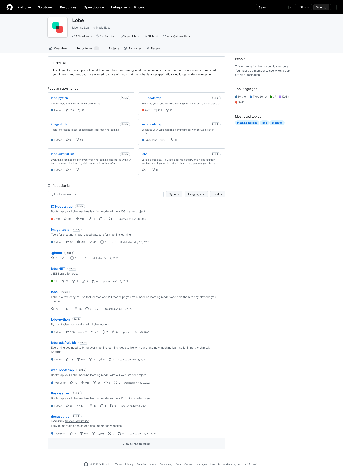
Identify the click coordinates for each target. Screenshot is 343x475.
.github (56, 253)
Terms (118, 464)
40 (81, 139)
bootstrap (277, 122)
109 (159, 110)
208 (71, 110)
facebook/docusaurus (77, 420)
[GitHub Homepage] (86, 464)
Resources (68, 7)
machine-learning (247, 122)
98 (70, 139)
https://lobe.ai (132, 36)
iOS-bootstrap (62, 206)
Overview (60, 48)
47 (82, 110)
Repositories (87, 48)
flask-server (60, 393)
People (155, 48)
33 (71, 405)
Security (141, 464)
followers (84, 36)
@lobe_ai (153, 36)
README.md (59, 63)
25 (170, 110)
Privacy (129, 464)
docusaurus (60, 416)
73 (146, 169)
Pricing (139, 7)
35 (175, 139)
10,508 (100, 433)
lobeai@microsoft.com (179, 36)
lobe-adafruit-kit (63, 343)
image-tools (60, 230)
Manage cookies (206, 464)
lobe (54, 292)
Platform (24, 7)
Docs (178, 464)
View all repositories (136, 443)
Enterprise (119, 7)
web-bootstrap (62, 370)
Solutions (45, 7)
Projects (114, 48)
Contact (188, 464)
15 (156, 169)
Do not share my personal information (238, 464)
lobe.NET (58, 269)
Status (152, 464)
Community (166, 464)
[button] (174, 194)
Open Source (94, 7)
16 (94, 405)
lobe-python (60, 319)
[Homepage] (9, 7)
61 (66, 281)
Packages (135, 48)
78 (165, 139)
